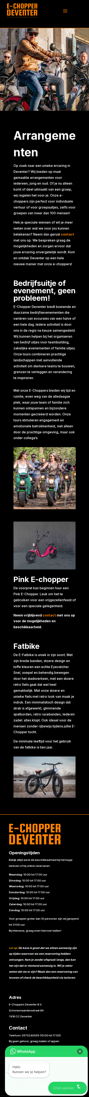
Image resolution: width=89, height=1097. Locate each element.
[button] (80, 1051)
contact (49, 615)
